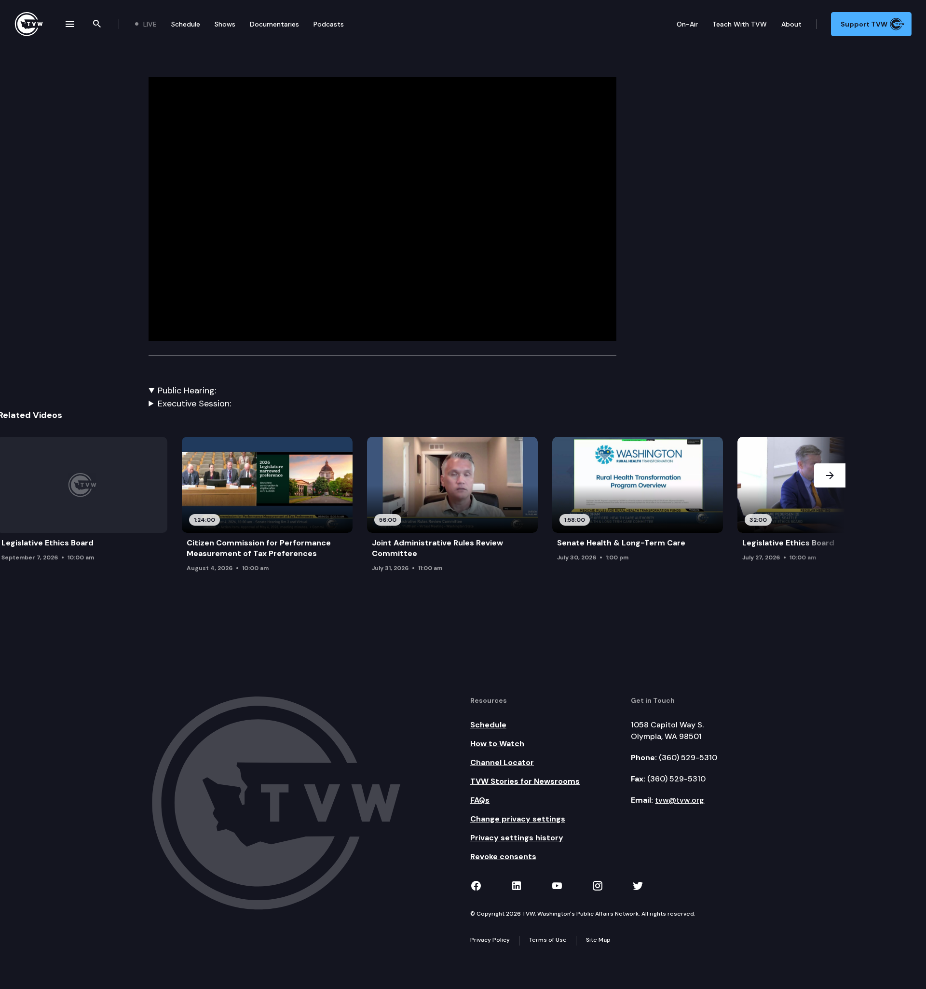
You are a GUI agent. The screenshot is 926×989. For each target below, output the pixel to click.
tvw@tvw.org (679, 800)
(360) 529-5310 (688, 757)
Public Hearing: (187, 390)
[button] (829, 512)
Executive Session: (194, 403)
